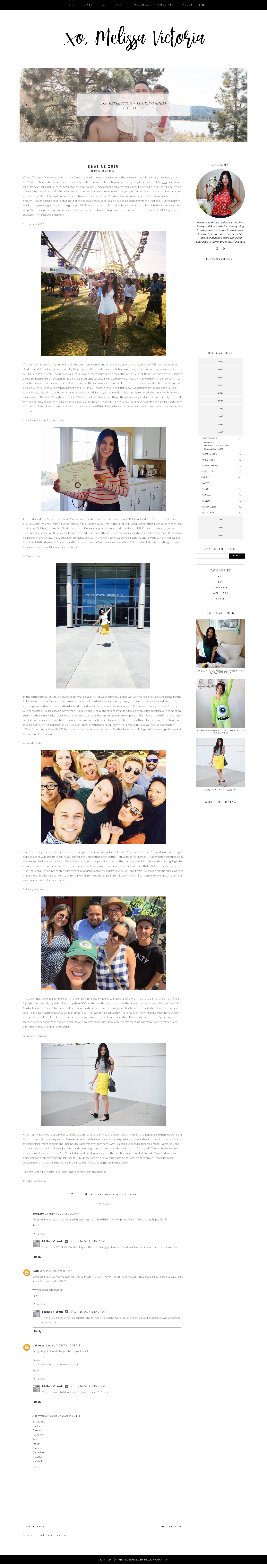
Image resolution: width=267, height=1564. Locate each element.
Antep (35, 1443)
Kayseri (37, 1448)
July (206, 477)
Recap (133, 1194)
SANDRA (38, 1213)
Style (88, 5)
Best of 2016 (209, 442)
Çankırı (36, 1426)
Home (70, 5)
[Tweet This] (84, 1194)
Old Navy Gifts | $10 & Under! (216, 445)
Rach (35, 1270)
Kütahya (37, 1456)
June (206, 483)
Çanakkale (38, 1452)
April (207, 494)
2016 (111, 1194)
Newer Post (37, 1527)
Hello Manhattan (156, 1559)
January (208, 512)
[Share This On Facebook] (79, 1194)
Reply (35, 1225)
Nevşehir (37, 1434)
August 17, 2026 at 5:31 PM (65, 1415)
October (209, 459)
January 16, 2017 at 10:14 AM (87, 1311)
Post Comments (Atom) (52, 1535)
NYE (127, 1194)
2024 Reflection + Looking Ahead (133, 103)
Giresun (37, 1430)
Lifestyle (166, 5)
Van (34, 1439)
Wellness (141, 5)
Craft (120, 5)
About (188, 5)
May (205, 488)
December (210, 438)
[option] (133, 105)
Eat (104, 5)
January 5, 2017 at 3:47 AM (56, 1270)
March (207, 500)
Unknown (38, 1345)
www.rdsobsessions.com (47, 1289)
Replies (41, 1234)
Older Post (169, 1527)
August (208, 471)
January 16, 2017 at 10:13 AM (87, 1241)
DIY (220, 582)
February (209, 506)
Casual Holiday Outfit (213, 448)
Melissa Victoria (53, 1241)
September (210, 465)
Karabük (37, 1461)
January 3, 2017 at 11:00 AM (62, 1213)
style (220, 599)
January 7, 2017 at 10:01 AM (63, 1345)
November (210, 453)
